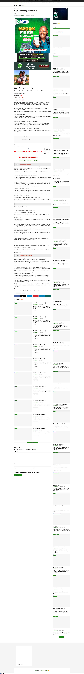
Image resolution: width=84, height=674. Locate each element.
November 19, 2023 (61, 568)
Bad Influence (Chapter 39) (39, 344)
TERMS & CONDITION (44, 0)
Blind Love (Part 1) (56, 485)
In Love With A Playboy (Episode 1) (59, 608)
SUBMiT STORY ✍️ (59, 0)
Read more (35, 310)
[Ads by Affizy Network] (66, 8)
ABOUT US (28, 0)
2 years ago (41, 304)
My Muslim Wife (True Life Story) (59, 423)
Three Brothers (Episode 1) (58, 505)
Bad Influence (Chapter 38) (39, 358)
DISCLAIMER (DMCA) (37, 0)
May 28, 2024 (60, 364)
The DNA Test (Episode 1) (57, 301)
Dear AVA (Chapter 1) (56, 383)
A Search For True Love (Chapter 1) (59, 240)
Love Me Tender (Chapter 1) (58, 47)
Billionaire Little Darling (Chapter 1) (59, 322)
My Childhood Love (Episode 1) (58, 567)
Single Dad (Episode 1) (57, 178)
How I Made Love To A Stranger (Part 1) (60, 404)
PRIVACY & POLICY (49, 0)
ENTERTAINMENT (24, 0)
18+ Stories (56, 35)
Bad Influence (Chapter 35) (39, 400)
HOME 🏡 (15, 0)
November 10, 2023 (61, 507)
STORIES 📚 (19, 0)
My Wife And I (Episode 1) (57, 587)
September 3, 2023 (61, 90)
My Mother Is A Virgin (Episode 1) (59, 546)
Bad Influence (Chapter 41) (39, 316)
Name (15, 463)
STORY (33, 15)
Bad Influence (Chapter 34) (39, 414)
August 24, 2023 (61, 69)
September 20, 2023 (61, 200)
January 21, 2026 (61, 323)
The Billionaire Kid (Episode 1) (58, 281)
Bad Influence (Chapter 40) (39, 330)
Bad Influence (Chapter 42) (39, 303)
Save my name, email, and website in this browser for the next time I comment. (27, 472)
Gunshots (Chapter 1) (57, 464)
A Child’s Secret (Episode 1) (58, 363)
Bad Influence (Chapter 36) (39, 386)
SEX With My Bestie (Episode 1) (58, 342)
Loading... (32, 442)
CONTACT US (32, 0)
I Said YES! (54, 109)
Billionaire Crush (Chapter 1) (58, 68)
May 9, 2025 (60, 131)
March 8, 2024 (61, 445)
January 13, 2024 (61, 241)
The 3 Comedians (56, 526)
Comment (16, 451)
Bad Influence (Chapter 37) (39, 372)
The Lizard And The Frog (57, 88)
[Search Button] (69, 27)
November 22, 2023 (61, 405)
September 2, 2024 (28, 15)
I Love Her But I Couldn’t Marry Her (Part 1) (60, 150)
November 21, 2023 (61, 110)
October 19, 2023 (61, 630)
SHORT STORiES (56, 76)
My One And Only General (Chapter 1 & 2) (60, 260)
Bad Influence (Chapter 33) (39, 428)
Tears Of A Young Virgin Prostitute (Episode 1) (61, 219)
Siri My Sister (22, 15)
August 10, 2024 (61, 527)
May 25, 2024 (60, 282)
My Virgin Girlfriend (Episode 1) (58, 444)
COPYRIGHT (54, 0)
